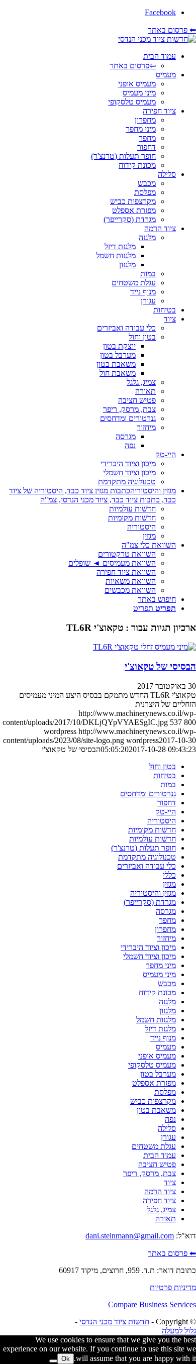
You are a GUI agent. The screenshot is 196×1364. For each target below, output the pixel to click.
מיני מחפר (161, 965)
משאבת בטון (156, 1110)
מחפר (167, 920)
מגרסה (166, 911)
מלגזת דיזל (160, 1028)
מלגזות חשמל (156, 1019)
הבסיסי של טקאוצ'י (160, 666)
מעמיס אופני (157, 1056)
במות (168, 784)
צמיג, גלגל (161, 1209)
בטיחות (164, 775)
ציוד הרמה (160, 1191)
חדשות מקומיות (152, 829)
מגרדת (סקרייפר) (150, 902)
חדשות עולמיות (152, 838)
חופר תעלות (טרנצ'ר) (143, 848)
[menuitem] (88, 61)
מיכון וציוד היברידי (148, 947)
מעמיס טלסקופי (152, 1065)
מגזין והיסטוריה (153, 893)
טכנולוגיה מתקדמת (147, 857)
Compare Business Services (152, 1304)
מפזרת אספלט (154, 1083)
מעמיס (166, 1046)
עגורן (168, 1137)
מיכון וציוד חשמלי (149, 956)
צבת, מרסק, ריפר (149, 1173)
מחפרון (165, 929)
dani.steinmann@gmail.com (129, 1235)
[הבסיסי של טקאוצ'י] (144, 647)
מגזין (169, 884)
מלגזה (167, 1001)
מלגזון (167, 1010)
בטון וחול (162, 766)
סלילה (167, 1128)
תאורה (165, 1218)
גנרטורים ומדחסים (148, 793)
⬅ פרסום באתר (172, 30)
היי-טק (165, 811)
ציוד (170, 1182)
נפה (170, 1119)
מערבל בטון (158, 1074)
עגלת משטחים (154, 1146)
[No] (53, 1360)
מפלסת (165, 1092)
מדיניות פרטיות (173, 1287)
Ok (65, 1358)
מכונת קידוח (157, 992)
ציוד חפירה (159, 1200)
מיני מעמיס (159, 974)
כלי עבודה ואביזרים (146, 866)
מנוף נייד (163, 1037)
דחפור (166, 802)
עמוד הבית (159, 1155)
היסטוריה (161, 820)
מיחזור (166, 938)
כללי (169, 875)
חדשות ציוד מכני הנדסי (114, 1321)
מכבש (167, 983)
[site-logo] (157, 39)
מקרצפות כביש (153, 1101)
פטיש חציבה (157, 1164)
